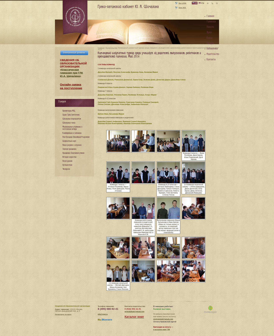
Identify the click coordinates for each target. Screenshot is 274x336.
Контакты (211, 59)
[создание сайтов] (210, 309)
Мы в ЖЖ (182, 3)
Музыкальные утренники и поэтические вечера (72, 128)
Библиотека (212, 48)
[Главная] (75, 17)
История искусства (69, 157)
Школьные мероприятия (72, 119)
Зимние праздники (69, 149)
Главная (101, 48)
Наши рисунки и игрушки (72, 145)
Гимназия (211, 21)
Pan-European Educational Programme (76, 137)
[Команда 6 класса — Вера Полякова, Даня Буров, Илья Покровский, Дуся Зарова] (193, 151)
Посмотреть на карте (63, 314)
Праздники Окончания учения (73, 153)
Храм (209, 32)
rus (195, 3)
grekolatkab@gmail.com (134, 312)
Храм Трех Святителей (71, 115)
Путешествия (67, 165)
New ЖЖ (182, 8)
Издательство (111, 48)
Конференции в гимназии (72, 133)
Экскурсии (66, 169)
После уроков (67, 161)
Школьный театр (69, 123)
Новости (210, 27)
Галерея (210, 43)
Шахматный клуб (69, 141)
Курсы (209, 37)
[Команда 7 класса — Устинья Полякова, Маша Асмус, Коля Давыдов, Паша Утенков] (118, 183)
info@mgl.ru (103, 314)
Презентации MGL (69, 111)
